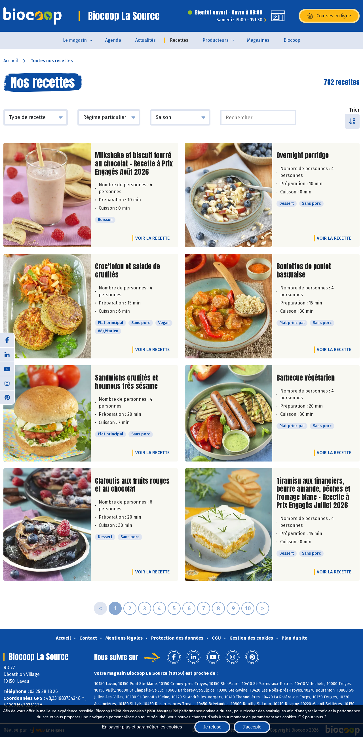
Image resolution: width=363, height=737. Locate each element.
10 (248, 608)
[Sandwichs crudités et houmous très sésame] (47, 413)
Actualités (145, 40)
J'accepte (251, 727)
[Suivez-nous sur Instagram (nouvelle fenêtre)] (7, 383)
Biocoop (292, 40)
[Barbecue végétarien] (228, 413)
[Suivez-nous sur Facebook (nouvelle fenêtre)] (7, 340)
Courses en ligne (333, 15)
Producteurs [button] (215, 40)
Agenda (113, 40)
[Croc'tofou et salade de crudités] (47, 306)
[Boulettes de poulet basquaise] (228, 306)
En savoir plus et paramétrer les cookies (142, 727)
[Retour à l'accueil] (32, 16)
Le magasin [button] (75, 40)
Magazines (258, 40)
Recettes (179, 40)
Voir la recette (152, 238)
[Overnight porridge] (228, 195)
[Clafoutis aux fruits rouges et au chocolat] (47, 524)
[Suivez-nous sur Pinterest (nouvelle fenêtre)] (7, 397)
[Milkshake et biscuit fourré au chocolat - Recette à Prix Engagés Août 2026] (47, 195)
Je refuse (212, 727)
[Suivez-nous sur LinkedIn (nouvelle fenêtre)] (7, 354)
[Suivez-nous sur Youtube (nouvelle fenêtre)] (7, 369)
